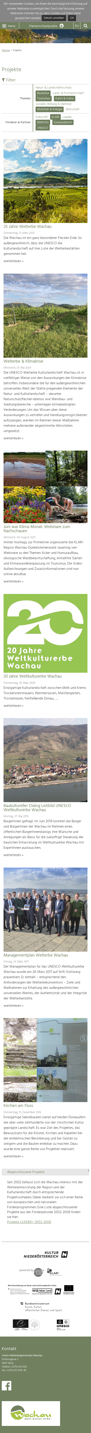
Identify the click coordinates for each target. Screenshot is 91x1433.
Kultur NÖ (42, 117)
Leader (67, 117)
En (77, 26)
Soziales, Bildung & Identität (54, 104)
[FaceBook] (6, 1387)
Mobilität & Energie (49, 109)
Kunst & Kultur (64, 98)
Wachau (6, 50)
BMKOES (43, 122)
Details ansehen (54, 18)
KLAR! (55, 117)
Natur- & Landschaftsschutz (54, 87)
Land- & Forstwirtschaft (68, 93)
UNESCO (42, 128)
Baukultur (43, 93)
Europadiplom (63, 122)
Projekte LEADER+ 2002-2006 (29, 1222)
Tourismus (43, 98)
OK (72, 18)
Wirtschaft (73, 109)
